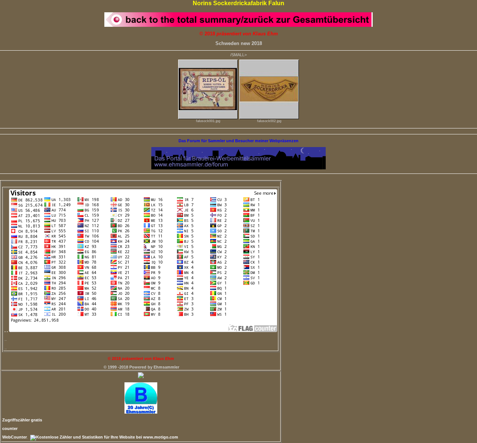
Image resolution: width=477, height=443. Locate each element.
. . (6, 330)
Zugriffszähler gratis (22, 420)
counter (10, 428)
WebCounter (14, 437)
